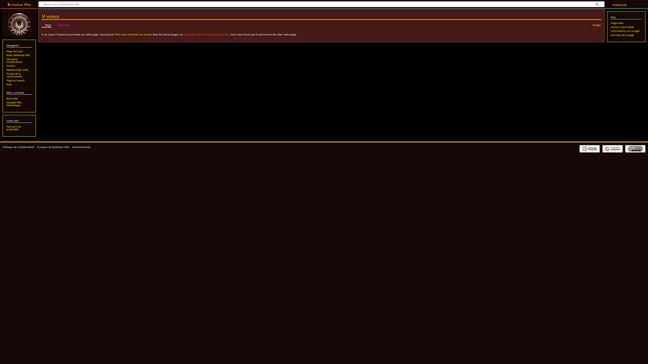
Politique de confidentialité (18, 147)
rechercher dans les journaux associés (206, 34)
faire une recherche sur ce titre (133, 34)
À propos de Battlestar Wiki (53, 147)
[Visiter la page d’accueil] (19, 24)
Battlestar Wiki (19, 4)
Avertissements (81, 147)
